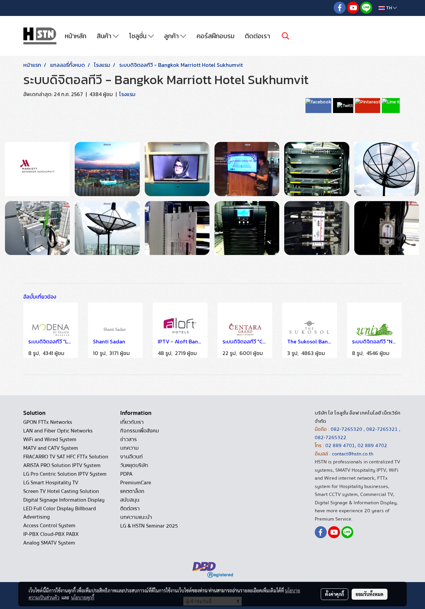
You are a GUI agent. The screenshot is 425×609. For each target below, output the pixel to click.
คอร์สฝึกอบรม (215, 36)
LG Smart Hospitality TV (50, 482)
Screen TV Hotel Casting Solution (61, 491)
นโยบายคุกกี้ (82, 597)
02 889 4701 (340, 445)
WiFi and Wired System (49, 439)
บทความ (129, 448)
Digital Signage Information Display (64, 500)
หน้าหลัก (75, 36)
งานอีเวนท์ (131, 456)
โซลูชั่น (138, 36)
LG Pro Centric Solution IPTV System (65, 474)
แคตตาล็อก (132, 491)
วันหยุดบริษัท (134, 465)
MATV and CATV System (50, 448)
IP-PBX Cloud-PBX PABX (51, 534)
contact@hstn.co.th (352, 454)
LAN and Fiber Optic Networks (58, 430)
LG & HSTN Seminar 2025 (149, 526)
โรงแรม (127, 94)
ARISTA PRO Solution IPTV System (62, 465)
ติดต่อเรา (257, 36)
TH (389, 7)
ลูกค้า (172, 36)
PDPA (126, 474)
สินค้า (105, 36)
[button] (285, 36)
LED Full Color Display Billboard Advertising (59, 512)
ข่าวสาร (128, 439)
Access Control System (49, 525)
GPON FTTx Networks (47, 422)
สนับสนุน (129, 500)
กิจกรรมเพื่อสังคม (139, 430)
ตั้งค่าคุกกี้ (334, 594)
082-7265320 (347, 429)
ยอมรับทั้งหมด (369, 594)
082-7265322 (330, 437)
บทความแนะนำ (136, 517)
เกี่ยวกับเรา (132, 422)
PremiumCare (135, 482)
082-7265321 (382, 429)
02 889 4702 (372, 445)
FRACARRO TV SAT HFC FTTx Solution (65, 456)
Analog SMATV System (49, 543)
